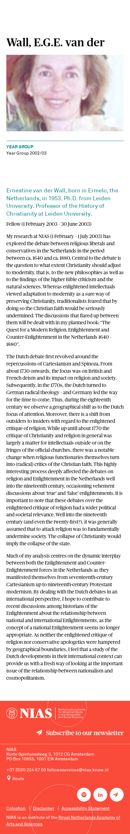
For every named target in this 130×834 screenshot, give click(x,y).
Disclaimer (43, 808)
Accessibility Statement (85, 808)
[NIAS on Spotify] (84, 795)
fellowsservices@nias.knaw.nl (78, 770)
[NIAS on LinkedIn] (100, 795)
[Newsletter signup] (117, 795)
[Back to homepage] (45, 713)
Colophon (16, 808)
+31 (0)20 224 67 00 (26, 770)
